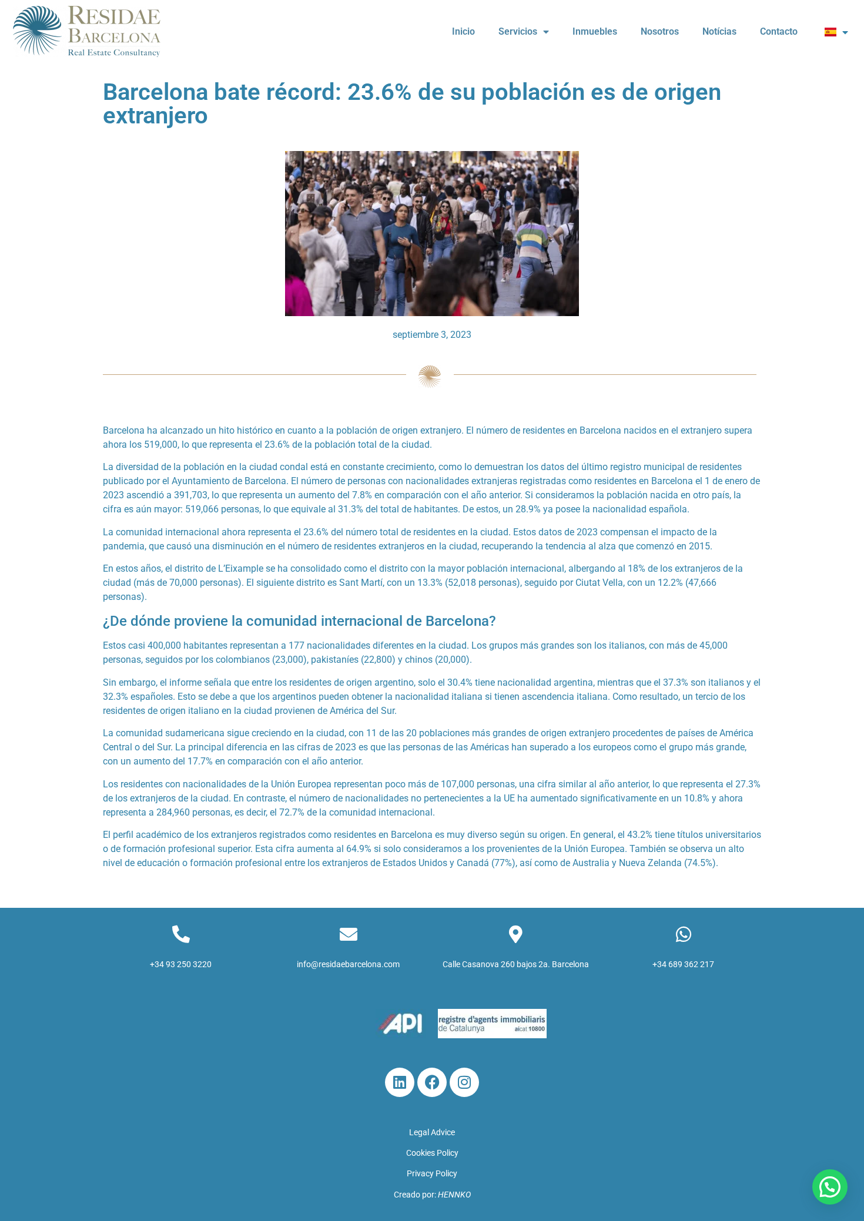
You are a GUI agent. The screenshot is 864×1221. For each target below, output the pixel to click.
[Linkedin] (399, 1082)
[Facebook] (432, 1082)
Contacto (779, 31)
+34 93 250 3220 (181, 964)
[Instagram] (464, 1082)
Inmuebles (594, 31)
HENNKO (454, 1194)
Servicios (517, 31)
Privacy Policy (432, 1173)
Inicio (463, 31)
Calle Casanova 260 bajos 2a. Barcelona (516, 964)
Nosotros (660, 31)
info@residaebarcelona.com (348, 964)
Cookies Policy (432, 1153)
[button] (830, 1187)
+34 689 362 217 (683, 964)
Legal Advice (432, 1132)
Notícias (719, 31)
